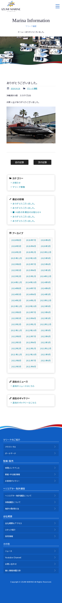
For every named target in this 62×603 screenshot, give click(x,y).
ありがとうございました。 (24, 203)
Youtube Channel (13, 557)
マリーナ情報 (32, 88)
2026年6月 (46, 240)
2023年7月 (31, 312)
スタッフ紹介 (10, 529)
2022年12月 (45, 324)
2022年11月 (16, 330)
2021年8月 (16, 360)
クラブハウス (10, 446)
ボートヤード (10, 453)
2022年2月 (16, 348)
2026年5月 (16, 246)
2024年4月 (31, 294)
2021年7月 (31, 360)
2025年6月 (46, 264)
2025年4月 (31, 270)
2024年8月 (16, 288)
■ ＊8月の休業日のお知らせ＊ (27, 212)
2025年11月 (16, 258)
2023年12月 (45, 300)
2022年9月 (46, 330)
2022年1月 (31, 348)
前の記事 (19, 162)
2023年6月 (46, 312)
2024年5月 (16, 294)
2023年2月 (16, 324)
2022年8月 (16, 336)
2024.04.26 (15, 88)
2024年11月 (16, 282)
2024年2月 (16, 300)
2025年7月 (31, 264)
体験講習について (13, 502)
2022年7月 (31, 336)
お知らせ (17, 182)
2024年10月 (31, 282)
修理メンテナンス (12, 467)
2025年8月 (16, 264)
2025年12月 (45, 252)
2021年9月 (46, 354)
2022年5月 (16, 342)
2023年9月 (46, 306)
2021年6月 (46, 360)
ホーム (20, 32)
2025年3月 (46, 270)
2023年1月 (31, 324)
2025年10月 (31, 258)
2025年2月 (16, 276)
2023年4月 (31, 318)
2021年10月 (31, 354)
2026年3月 (46, 246)
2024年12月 (45, 276)
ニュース (8, 551)
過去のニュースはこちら (23, 385)
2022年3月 (46, 342)
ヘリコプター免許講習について (18, 495)
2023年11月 (16, 306)
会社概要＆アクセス (13, 523)
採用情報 (9, 536)
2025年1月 (31, 276)
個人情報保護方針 (13, 570)
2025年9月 (46, 258)
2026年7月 (31, 240)
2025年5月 (16, 270)
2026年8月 (16, 240)
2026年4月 (31, 246)
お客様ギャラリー (12, 480)
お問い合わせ (11, 564)
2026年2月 (16, 252)
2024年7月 (31, 288)
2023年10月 (31, 306)
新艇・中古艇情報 (12, 474)
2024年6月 (46, 288)
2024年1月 (31, 300)
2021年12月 (45, 348)
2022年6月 (46, 336)
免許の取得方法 (12, 508)
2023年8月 (16, 312)
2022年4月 (31, 342)
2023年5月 (16, 318)
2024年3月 (46, 294)
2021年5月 (16, 366)
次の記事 (42, 162)
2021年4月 (31, 366)
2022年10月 (31, 330)
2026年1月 (31, 252)
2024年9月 (46, 282)
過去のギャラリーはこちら (24, 402)
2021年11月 (16, 354)
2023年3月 (46, 318)
